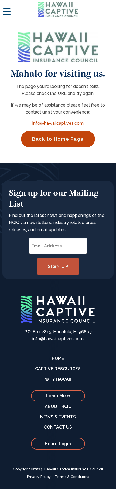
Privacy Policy (39, 477)
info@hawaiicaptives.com (58, 123)
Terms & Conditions (72, 477)
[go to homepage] (58, 9)
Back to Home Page (58, 139)
